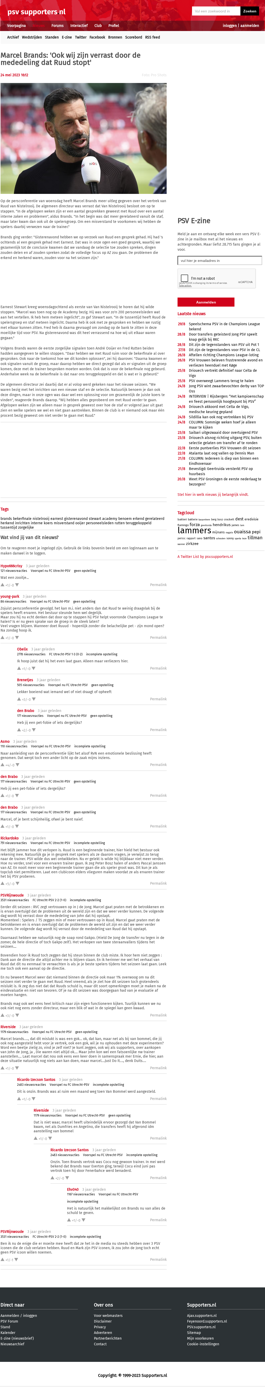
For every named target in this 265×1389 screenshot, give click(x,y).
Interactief (79, 26)
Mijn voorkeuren (200, 1338)
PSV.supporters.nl (201, 1327)
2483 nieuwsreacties (31, 1085)
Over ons (103, 1305)
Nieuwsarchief (12, 1344)
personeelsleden (100, 523)
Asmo (5, 741)
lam (242, 525)
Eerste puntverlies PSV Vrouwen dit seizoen (225, 448)
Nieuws (39, 26)
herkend (7, 523)
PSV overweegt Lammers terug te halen (221, 381)
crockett (229, 519)
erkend (138, 519)
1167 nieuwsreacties (81, 1194)
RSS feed (152, 37)
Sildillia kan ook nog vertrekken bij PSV (221, 417)
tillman (255, 538)
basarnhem (204, 519)
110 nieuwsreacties (14, 746)
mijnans (218, 532)
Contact (100, 1344)
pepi (256, 532)
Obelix (22, 649)
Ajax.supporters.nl (202, 1316)
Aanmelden (10, 1316)
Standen (52, 37)
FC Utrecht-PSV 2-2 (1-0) (49, 900)
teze (244, 538)
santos (209, 538)
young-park (10, 596)
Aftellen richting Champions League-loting (224, 355)
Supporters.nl (201, 1305)
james (235, 525)
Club (98, 26)
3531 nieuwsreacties (15, 900)
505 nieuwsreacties (31, 685)
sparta (238, 538)
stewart (95, 519)
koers (48, 523)
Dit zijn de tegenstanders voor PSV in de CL (224, 350)
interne (37, 523)
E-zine (67, 37)
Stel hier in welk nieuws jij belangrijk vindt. (213, 494)
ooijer (80, 523)
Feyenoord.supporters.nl (207, 1321)
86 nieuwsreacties (13, 601)
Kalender (8, 1333)
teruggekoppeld (138, 523)
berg (213, 519)
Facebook (97, 37)
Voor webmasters (108, 1316)
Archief (13, 37)
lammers (194, 530)
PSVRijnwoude (12, 895)
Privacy (100, 1327)
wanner (181, 544)
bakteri (182, 519)
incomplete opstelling (101, 654)
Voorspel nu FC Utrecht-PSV (50, 571)
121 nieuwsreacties (14, 571)
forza (195, 524)
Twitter (80, 37)
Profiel (113, 26)
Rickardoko (10, 838)
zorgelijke (26, 527)
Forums (57, 26)
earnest (56, 519)
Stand (5, 1327)
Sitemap (194, 1333)
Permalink (158, 585)
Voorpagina (16, 26)
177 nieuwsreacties (30, 716)
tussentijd (9, 527)
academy (109, 519)
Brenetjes (25, 680)
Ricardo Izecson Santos (36, 1079)
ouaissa (242, 532)
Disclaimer (103, 1321)
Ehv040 (73, 1189)
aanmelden (249, 26)
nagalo (229, 532)
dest (239, 519)
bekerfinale (22, 519)
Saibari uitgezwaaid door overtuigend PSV (223, 432)
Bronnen (115, 37)
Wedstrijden (32, 37)
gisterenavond (76, 519)
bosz (220, 519)
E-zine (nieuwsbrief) (17, 1338)
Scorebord (133, 37)
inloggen (230, 26)
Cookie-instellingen (203, 1344)
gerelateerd (154, 519)
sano (199, 538)
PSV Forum (9, 1321)
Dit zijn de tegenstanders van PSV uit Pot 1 (224, 345)
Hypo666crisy (11, 566)
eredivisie (252, 519)
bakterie (192, 519)
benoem (125, 519)
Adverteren (103, 1333)
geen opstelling (85, 571)
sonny (230, 538)
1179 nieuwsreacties (14, 1032)
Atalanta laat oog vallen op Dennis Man (221, 453)
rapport (191, 538)
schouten (220, 538)
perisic (182, 538)
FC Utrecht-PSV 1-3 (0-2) (66, 654)
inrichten (22, 523)
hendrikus (222, 524)
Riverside (8, 1027)
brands (6, 519)
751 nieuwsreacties (14, 843)
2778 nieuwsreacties (31, 654)
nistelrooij (41, 519)
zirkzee (192, 543)
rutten (120, 523)
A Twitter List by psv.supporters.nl (205, 557)
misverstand (64, 523)
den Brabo (25, 711)
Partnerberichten (108, 1338)
